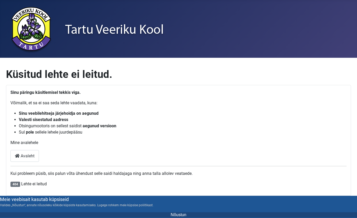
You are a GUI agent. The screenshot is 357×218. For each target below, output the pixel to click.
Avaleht (27, 155)
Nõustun (178, 215)
